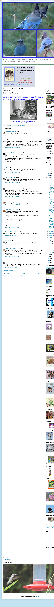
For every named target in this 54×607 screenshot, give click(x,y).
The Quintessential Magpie (11, 209)
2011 (49, 259)
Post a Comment (8, 270)
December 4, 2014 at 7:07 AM (12, 173)
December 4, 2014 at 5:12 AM (12, 147)
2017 (49, 171)
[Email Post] (32, 125)
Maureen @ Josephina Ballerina (13, 152)
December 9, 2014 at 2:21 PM (12, 256)
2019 (49, 167)
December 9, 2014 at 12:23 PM (12, 244)
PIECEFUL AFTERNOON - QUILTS (11, 64)
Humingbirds (7, 560)
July (50, 240)
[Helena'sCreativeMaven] (51, 427)
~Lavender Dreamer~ (10, 177)
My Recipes (40, 64)
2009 (49, 263)
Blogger (37, 596)
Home (4, 64)
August (51, 237)
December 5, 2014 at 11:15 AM (12, 205)
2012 (49, 256)
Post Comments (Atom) (16, 276)
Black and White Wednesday (23, 123)
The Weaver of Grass (10, 131)
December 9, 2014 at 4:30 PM (12, 267)
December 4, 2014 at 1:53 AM (12, 135)
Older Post (40, 273)
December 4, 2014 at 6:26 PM (12, 196)
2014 (49, 177)
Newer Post (7, 273)
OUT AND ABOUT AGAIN (22, 64)
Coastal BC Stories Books (11, 232)
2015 (49, 175)
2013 (49, 254)
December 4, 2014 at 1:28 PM (12, 182)
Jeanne (7, 167)
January (51, 252)
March (51, 248)
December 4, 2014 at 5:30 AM (12, 163)
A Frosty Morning (51, 217)
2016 (49, 173)
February (51, 250)
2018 (49, 169)
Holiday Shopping (51, 221)
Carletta (7, 201)
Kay (6, 187)
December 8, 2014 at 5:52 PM (12, 235)
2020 (49, 165)
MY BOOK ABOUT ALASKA (32, 64)
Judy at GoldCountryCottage (12, 248)
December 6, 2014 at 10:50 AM (12, 227)
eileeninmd (7, 240)
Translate (50, 140)
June (50, 242)
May (50, 244)
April (50, 246)
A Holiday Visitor (51, 214)
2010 (49, 261)
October (51, 233)
